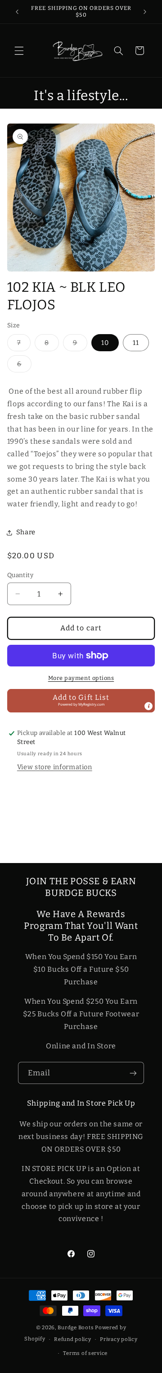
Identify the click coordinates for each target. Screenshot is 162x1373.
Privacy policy (118, 1339)
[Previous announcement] (17, 12)
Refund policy (72, 1339)
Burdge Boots (76, 1327)
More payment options (81, 678)
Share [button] (26, 532)
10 (105, 343)
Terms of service (85, 1353)
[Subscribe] (133, 1073)
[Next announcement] (145, 12)
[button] (19, 50)
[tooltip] (148, 706)
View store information (54, 767)
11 (136, 343)
